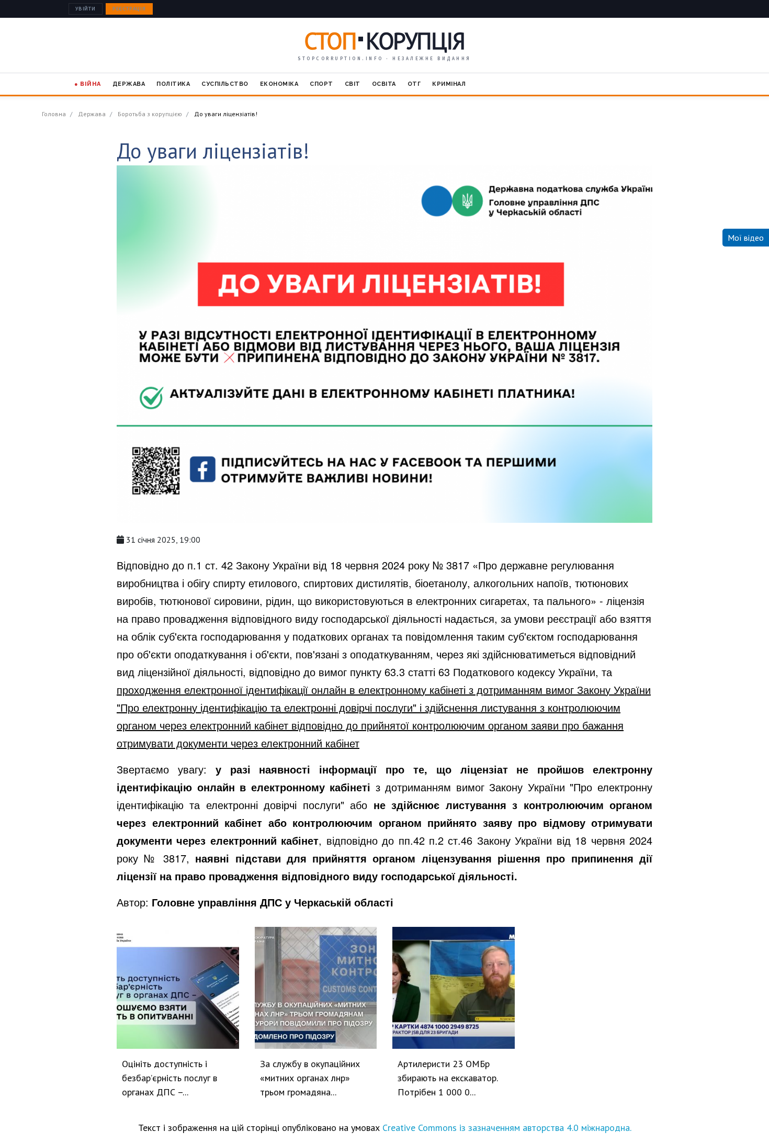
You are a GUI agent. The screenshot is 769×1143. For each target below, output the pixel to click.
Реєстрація (129, 9)
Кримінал (449, 84)
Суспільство (224, 84)
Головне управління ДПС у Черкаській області (272, 902)
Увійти (85, 9)
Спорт (321, 84)
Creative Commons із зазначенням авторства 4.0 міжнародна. (506, 1128)
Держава (128, 84)
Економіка (279, 84)
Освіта (384, 84)
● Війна (87, 84)
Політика (173, 84)
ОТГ (414, 84)
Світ (352, 84)
